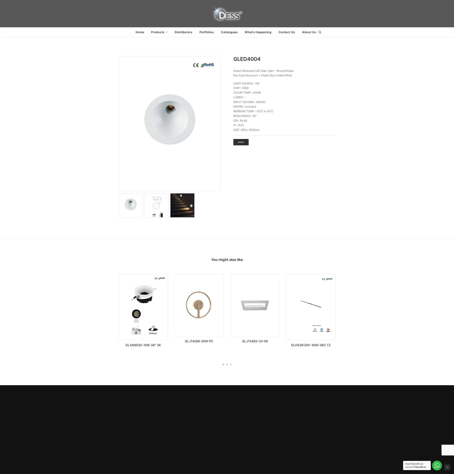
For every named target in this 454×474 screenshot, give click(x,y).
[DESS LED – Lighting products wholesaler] (227, 14)
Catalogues (229, 32)
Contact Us (287, 32)
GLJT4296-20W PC (199, 341)
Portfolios (207, 32)
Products (157, 32)
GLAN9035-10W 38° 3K (143, 345)
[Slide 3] (182, 205)
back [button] (241, 142)
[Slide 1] (130, 205)
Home (140, 32)
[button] (320, 32)
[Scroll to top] (447, 467)
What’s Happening (258, 32)
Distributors (183, 32)
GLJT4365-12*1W (255, 341)
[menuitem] (139, 32)
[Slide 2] (156, 205)
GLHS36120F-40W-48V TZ (311, 345)
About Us (309, 32)
